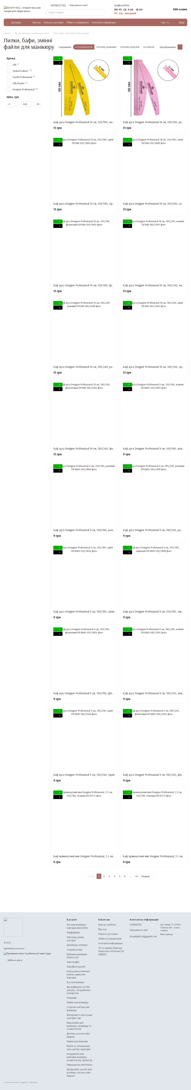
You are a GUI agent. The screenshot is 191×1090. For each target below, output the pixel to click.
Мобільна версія (14, 960)
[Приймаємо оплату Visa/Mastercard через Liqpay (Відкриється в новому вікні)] (27, 953)
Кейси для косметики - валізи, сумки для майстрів (79, 974)
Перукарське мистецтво (80, 1064)
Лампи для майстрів (77, 1041)
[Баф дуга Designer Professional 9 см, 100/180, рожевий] (84, 495)
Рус (168, 22)
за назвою (148, 46)
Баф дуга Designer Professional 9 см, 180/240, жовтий (155, 693)
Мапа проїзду (166, 934)
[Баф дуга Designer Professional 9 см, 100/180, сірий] (84, 576)
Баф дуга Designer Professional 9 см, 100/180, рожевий (85, 530)
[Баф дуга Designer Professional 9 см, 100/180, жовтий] (153, 413)
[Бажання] (159, 9)
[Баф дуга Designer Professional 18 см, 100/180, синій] (153, 168)
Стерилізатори (74, 949)
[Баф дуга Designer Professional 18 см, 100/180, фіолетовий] (84, 250)
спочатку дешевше (106, 46)
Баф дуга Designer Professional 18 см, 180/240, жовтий (155, 285)
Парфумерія (73, 932)
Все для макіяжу (75, 982)
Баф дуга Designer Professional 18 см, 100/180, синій (154, 203)
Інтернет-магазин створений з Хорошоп (21, 1082)
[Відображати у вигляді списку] (184, 47)
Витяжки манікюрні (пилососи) (77, 956)
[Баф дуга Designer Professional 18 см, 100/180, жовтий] (84, 87)
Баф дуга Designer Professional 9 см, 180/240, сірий (84, 774)
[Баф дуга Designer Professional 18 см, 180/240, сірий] (153, 331)
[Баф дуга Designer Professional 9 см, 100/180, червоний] (153, 576)
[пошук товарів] (102, 12)
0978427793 (58, 5)
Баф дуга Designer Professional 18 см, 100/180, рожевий (156, 122)
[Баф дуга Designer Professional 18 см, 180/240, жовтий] (153, 250)
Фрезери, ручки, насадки (75, 939)
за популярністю (84, 46)
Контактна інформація (104, 22)
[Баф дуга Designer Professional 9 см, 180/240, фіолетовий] (153, 739)
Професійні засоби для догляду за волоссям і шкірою (79, 1072)
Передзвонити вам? (78, 5)
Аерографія (73, 961)
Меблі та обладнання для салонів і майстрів (78, 1047)
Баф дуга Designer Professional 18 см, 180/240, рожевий (86, 367)
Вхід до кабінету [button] (107, 924)
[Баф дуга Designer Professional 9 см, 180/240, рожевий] (153, 495)
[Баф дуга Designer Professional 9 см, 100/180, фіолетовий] (84, 658)
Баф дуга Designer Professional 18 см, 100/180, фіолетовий (88, 285)
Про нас (36, 22)
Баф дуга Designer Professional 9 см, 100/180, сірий (83, 611)
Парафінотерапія (76, 966)
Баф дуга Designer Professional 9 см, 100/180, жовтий (155, 448)
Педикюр (71, 997)
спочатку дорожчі (129, 46)
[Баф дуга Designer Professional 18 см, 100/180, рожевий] (153, 87)
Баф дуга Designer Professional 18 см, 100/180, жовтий (85, 122)
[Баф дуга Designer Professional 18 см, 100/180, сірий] (84, 168)
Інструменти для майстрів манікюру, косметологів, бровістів (79, 1057)
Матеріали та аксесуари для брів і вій (79, 1016)
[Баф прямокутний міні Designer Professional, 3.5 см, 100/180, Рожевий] (153, 821)
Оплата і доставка (53, 22)
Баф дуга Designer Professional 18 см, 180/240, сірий (154, 367)
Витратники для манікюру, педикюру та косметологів (79, 1026)
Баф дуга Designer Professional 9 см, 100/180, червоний (156, 611)
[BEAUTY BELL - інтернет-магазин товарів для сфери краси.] (13, 926)
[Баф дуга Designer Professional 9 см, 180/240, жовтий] (153, 658)
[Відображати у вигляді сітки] (180, 47)
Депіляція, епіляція (77, 944)
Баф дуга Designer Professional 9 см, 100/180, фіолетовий (87, 693)
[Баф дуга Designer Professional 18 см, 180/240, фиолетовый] (84, 413)
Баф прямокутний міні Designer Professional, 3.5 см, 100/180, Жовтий (94, 856)
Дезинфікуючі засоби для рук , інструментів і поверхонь (79, 990)
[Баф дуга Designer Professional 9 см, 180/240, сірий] (84, 739)
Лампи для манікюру (77, 1002)
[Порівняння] (149, 9)
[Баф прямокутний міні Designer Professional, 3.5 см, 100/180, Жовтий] (84, 821)
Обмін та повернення (77, 22)
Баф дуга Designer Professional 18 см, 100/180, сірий (84, 203)
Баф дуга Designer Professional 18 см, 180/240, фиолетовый (88, 448)
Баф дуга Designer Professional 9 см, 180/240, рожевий (155, 530)
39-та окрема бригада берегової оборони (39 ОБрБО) (111, 951)
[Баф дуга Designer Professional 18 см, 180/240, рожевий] (84, 331)
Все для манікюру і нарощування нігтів (77, 926)
